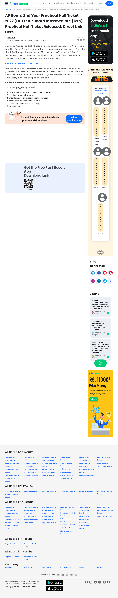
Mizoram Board (48, 469)
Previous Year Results (76, 3)
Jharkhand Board (31, 463)
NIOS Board (9, 457)
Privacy (8, 587)
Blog (101, 3)
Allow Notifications (74, 119)
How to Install (65, 568)
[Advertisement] (45, 141)
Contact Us (28, 568)
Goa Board (83, 466)
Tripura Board (66, 478)
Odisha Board (66, 469)
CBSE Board (83, 460)
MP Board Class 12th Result (100, 90)
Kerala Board (65, 472)
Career (81, 568)
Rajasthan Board (49, 457)
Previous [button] (99, 252)
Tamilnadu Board (104, 466)
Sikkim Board (84, 457)
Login (109, 3)
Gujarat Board (48, 475)
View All (100, 363)
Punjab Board (84, 463)
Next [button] (102, 252)
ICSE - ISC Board (48, 460)
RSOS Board (10, 460)
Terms (16, 587)
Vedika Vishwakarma (96, 141)
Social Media (47, 568)
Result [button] (45, 3)
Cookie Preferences (29, 587)
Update (92, 3)
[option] (100, 164)
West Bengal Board (86, 475)
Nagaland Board (12, 475)
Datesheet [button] (58, 3)
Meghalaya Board (31, 469)
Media (99, 568)
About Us (8, 568)
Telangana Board (31, 475)
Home (37, 3)
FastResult (11, 38)
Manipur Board (30, 472)
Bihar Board (28, 466)
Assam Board (102, 463)
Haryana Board (66, 475)
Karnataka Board (49, 472)
